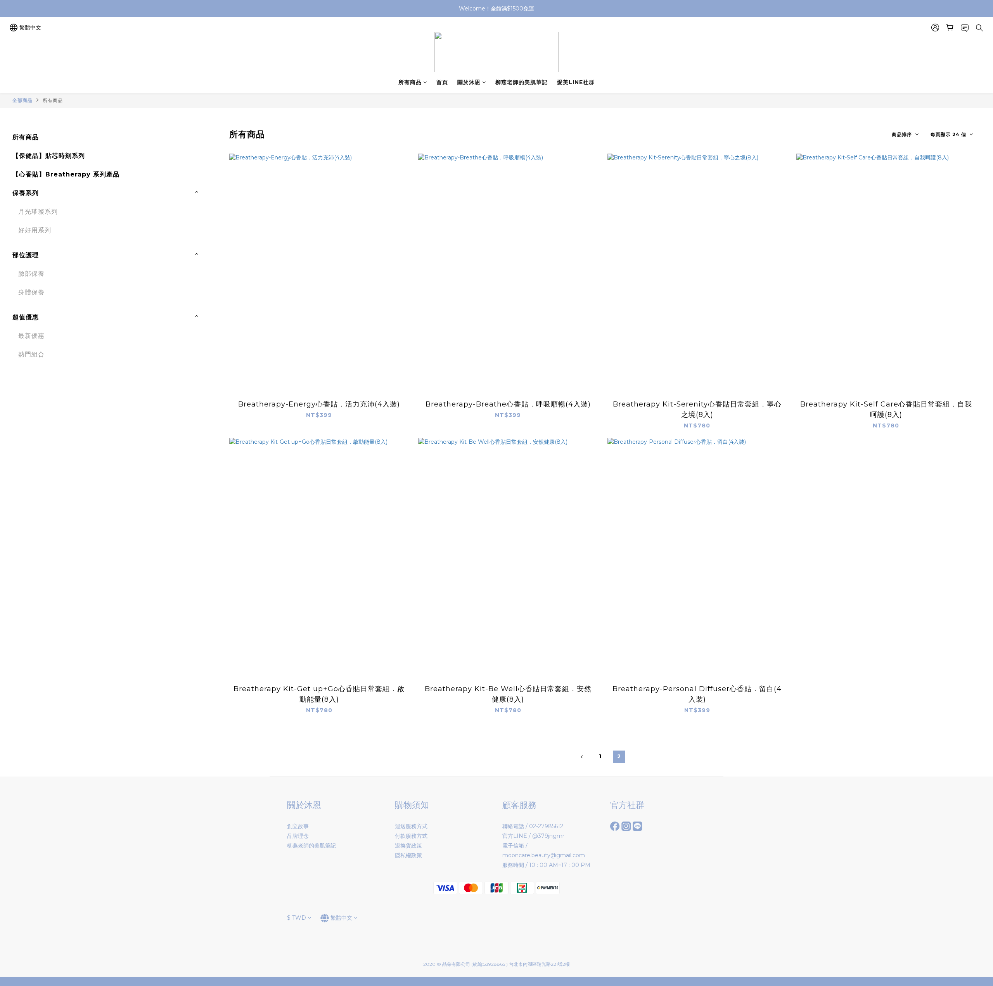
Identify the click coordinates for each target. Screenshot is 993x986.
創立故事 (298, 826)
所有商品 (410, 82)
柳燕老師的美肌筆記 (521, 82)
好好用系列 (34, 230)
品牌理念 (298, 835)
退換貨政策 (408, 845)
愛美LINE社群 (576, 82)
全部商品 (22, 100)
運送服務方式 (411, 826)
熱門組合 (31, 354)
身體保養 (31, 292)
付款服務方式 (411, 835)
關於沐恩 (469, 82)
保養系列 (25, 193)
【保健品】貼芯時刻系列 (48, 155)
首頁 (442, 82)
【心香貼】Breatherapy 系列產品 (65, 174)
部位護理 (25, 255)
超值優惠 (25, 317)
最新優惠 (31, 335)
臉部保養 (31, 273)
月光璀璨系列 (38, 211)
